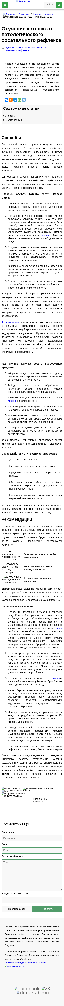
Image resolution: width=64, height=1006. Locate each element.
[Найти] (59, 5)
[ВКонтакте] (6, 100)
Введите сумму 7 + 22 (15, 893)
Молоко (12, 401)
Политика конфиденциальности (21, 963)
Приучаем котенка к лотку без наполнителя (40, 555)
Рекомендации (13, 120)
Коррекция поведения (43, 14)
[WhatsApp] (19, 100)
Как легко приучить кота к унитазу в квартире (38, 568)
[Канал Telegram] (33, 992)
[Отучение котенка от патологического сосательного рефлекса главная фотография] (32, 49)
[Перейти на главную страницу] (9, 14)
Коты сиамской (10, 322)
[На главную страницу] (29, 4)
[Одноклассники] (11, 100)
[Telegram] (24, 100)
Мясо (59, 628)
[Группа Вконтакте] (46, 988)
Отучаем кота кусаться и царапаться (37, 579)
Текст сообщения (12, 856)
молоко (45, 235)
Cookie (42, 963)
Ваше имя (8, 832)
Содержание (24, 14)
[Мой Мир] (15, 100)
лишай (56, 678)
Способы (10, 115)
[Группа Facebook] (27, 988)
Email (5, 844)
